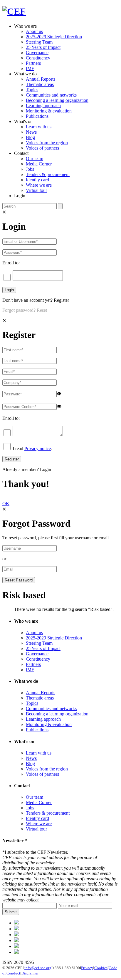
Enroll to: (11, 262)
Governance (37, 52)
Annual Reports (40, 79)
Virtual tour (36, 190)
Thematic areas (40, 84)
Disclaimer (29, 973)
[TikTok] (16, 934)
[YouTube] (16, 952)
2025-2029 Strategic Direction (54, 36)
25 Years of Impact (43, 47)
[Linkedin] (16, 940)
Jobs (30, 169)
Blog (30, 137)
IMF (30, 68)
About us (34, 31)
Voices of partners (42, 147)
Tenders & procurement (48, 174)
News (31, 132)
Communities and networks (51, 94)
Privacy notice (37, 448)
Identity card (37, 179)
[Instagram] (16, 946)
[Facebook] (16, 928)
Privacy (87, 968)
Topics (32, 89)
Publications (37, 116)
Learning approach (43, 105)
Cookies (100, 968)
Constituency (38, 57)
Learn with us (38, 126)
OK (5, 503)
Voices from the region (47, 142)
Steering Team (39, 41)
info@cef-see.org (37, 968)
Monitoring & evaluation (49, 110)
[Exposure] (16, 922)
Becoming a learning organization (57, 100)
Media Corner (39, 163)
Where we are (39, 185)
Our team (34, 158)
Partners (33, 63)
